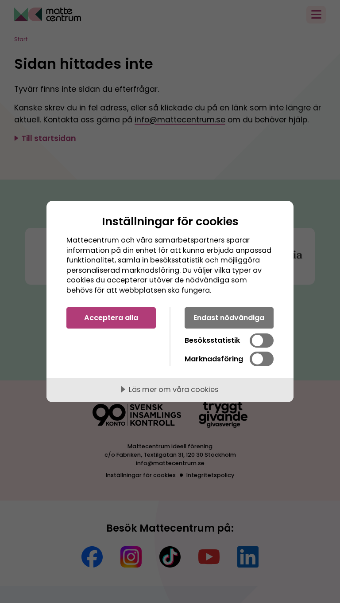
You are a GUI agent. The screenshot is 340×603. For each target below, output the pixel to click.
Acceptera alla (111, 318)
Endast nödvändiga (228, 318)
